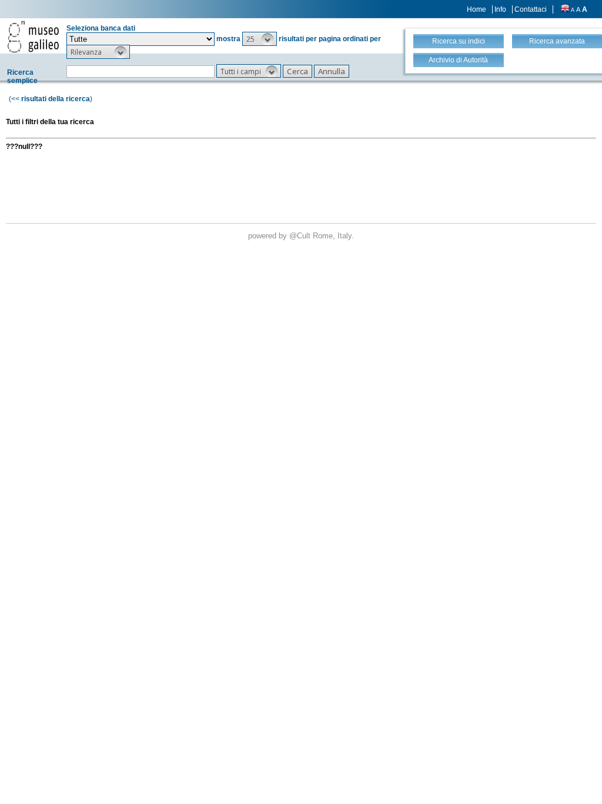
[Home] (33, 36)
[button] (259, 39)
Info (500, 9)
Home (476, 9)
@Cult (301, 235)
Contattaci (530, 9)
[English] (565, 9)
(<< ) (50, 99)
